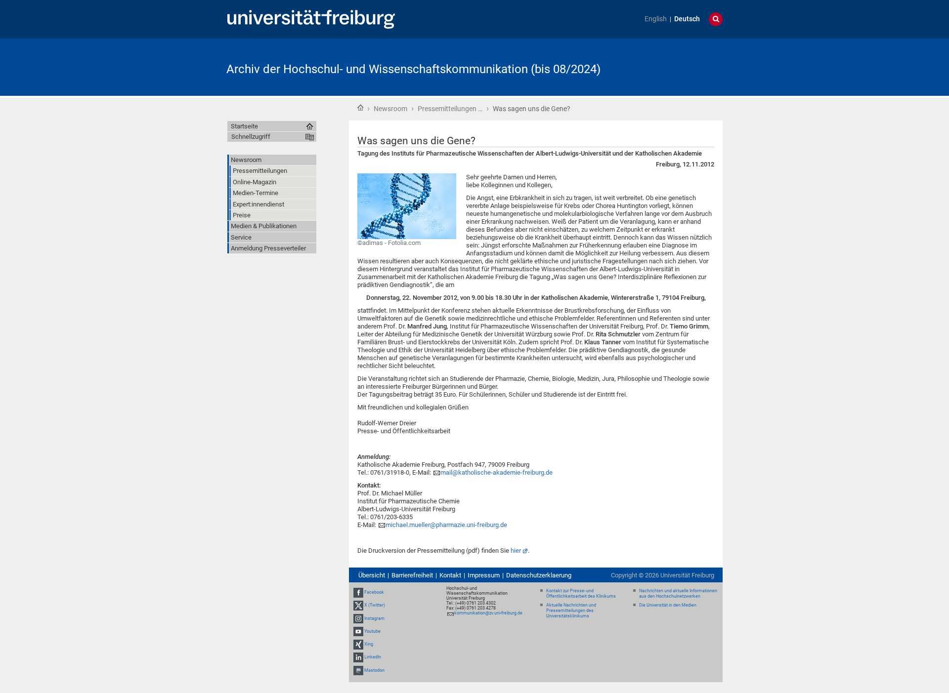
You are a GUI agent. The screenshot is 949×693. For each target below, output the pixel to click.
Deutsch (687, 19)
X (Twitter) (374, 605)
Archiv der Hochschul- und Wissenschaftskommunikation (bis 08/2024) (413, 69)
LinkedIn (372, 656)
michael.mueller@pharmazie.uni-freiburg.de (446, 525)
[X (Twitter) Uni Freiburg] (358, 605)
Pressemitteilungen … (450, 109)
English (656, 19)
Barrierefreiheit (412, 575)
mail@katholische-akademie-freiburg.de (496, 472)
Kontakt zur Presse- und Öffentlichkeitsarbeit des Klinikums (581, 593)
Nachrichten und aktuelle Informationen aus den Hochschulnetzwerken (678, 593)
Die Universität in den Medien (667, 605)
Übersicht (371, 575)
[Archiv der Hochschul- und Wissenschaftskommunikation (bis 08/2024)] (674, 66)
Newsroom (390, 109)
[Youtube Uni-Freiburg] (358, 631)
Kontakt (450, 575)
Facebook (374, 592)
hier (516, 550)
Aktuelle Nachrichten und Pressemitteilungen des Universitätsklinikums (571, 610)
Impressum (484, 575)
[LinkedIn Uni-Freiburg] (358, 656)
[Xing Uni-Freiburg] (358, 644)
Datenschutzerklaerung (538, 575)
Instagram (374, 618)
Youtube (372, 631)
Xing (368, 644)
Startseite (360, 107)
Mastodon (374, 670)
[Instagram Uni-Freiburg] (358, 618)
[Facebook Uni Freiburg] (358, 592)
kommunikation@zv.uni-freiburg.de (488, 613)
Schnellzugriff (250, 136)
